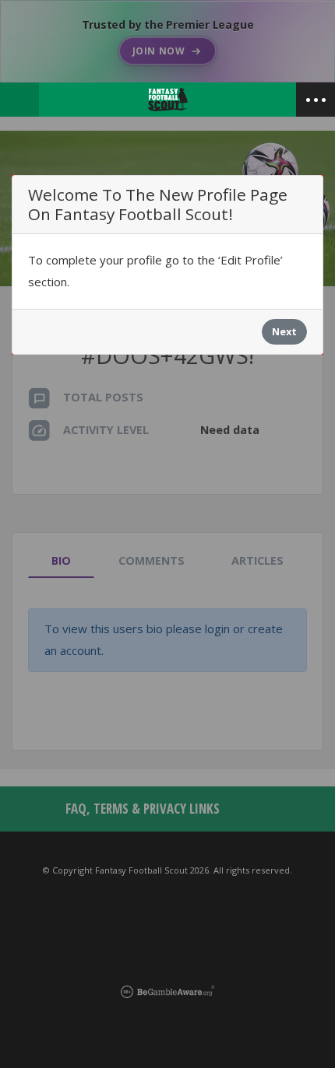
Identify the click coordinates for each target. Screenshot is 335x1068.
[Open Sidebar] (315, 99)
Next (284, 331)
